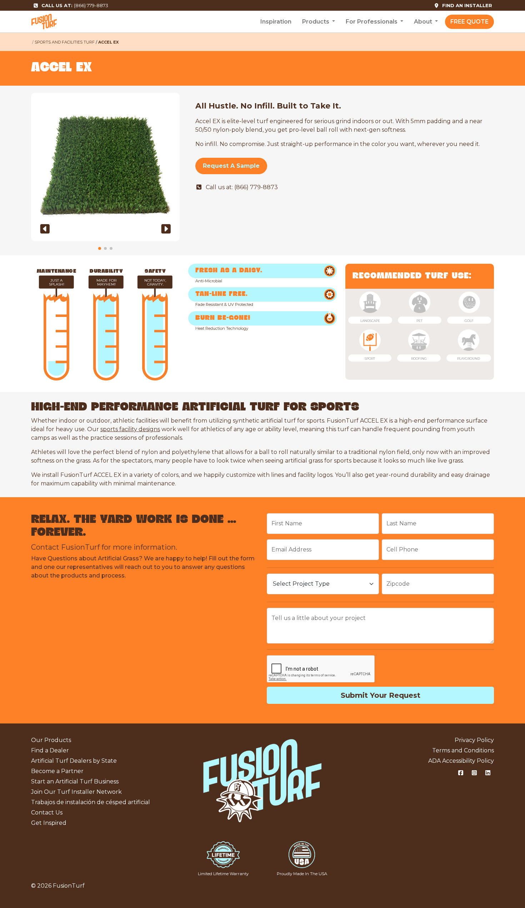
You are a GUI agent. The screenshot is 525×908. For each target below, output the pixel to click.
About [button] (424, 21)
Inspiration (275, 21)
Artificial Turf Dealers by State (74, 760)
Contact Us (46, 812)
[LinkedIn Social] (487, 773)
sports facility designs (130, 429)
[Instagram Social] (474, 773)
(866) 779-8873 (74, 5)
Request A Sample (231, 165)
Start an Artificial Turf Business (75, 781)
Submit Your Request (380, 695)
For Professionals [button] (372, 21)
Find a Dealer (50, 750)
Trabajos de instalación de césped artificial (90, 802)
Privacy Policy (474, 740)
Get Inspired (48, 822)
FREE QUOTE (469, 21)
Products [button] (316, 21)
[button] (45, 228)
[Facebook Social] (460, 773)
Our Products (51, 740)
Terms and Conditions (463, 750)
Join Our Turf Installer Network (76, 791)
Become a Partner (57, 771)
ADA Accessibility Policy (461, 760)
